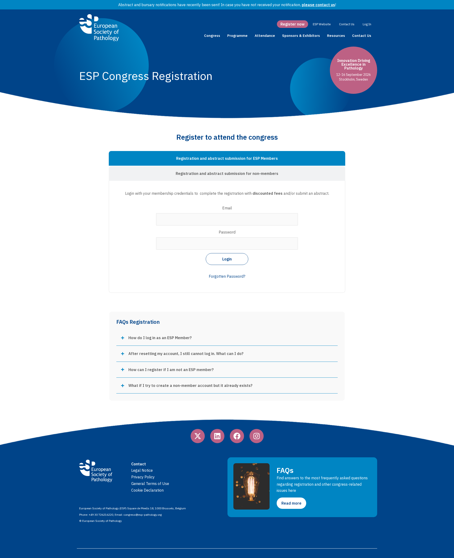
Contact (138, 464)
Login (227, 259)
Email (227, 208)
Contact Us (361, 35)
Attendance (265, 35)
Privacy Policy (143, 477)
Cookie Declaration (147, 490)
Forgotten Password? (227, 276)
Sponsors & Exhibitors (301, 35)
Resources (336, 35)
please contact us (318, 4)
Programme (237, 35)
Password (227, 232)
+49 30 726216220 (101, 514)
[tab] (227, 158)
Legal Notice (142, 470)
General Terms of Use (150, 483)
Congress (212, 35)
